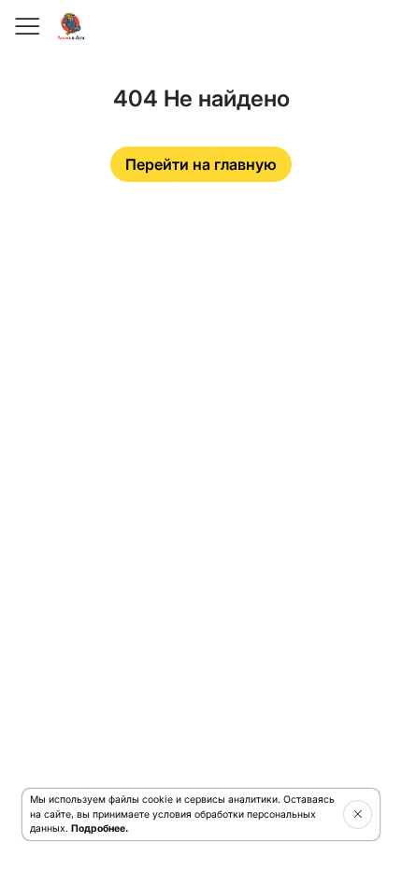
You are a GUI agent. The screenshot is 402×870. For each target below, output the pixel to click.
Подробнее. (99, 828)
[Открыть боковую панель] (26, 26)
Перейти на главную (201, 164)
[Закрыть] (357, 814)
